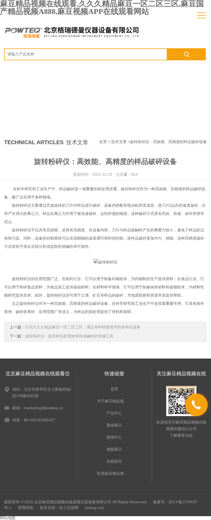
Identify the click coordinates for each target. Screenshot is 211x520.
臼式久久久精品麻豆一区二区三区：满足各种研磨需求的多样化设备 (82, 327)
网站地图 (7, 518)
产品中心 (114, 413)
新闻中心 (114, 437)
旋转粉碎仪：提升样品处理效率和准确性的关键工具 (69, 336)
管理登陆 (25, 508)
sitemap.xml (94, 508)
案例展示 (114, 425)
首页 (103, 142)
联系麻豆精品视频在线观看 (114, 473)
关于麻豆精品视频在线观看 (114, 401)
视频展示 (114, 449)
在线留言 (114, 461)
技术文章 (119, 142)
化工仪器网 (68, 508)
